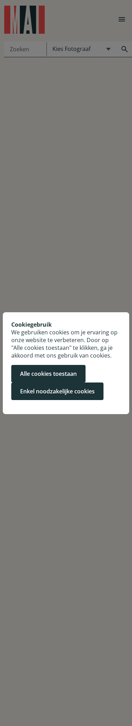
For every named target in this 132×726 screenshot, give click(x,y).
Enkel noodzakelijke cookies (57, 391)
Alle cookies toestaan (48, 374)
